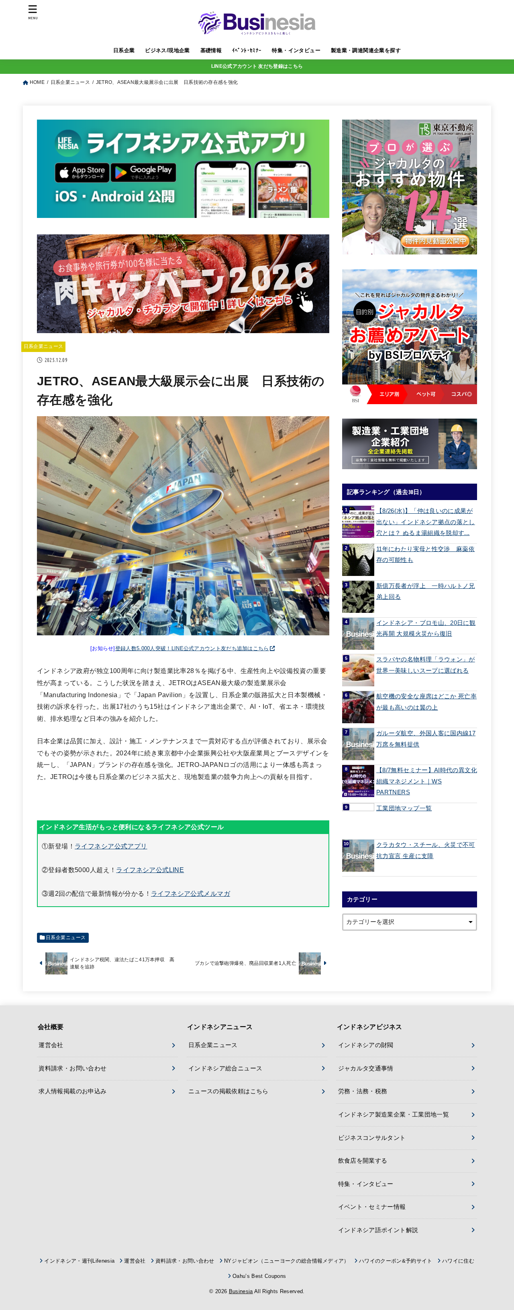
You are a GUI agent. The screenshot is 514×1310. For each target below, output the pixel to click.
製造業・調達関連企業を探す (366, 50)
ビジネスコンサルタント (372, 1138)
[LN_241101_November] (409, 187)
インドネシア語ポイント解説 (378, 1230)
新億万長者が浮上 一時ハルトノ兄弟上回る (425, 591)
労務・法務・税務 (363, 1091)
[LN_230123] (409, 336)
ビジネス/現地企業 (167, 50)
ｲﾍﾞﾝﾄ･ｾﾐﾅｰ (247, 50)
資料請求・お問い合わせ (72, 1068)
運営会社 (51, 1045)
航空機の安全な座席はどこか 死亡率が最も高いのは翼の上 (426, 702)
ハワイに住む (458, 1261)
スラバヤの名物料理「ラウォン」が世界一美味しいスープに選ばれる (425, 665)
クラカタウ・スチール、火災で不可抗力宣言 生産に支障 (425, 850)
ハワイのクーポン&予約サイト (395, 1261)
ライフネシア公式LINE (150, 869)
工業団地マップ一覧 (404, 808)
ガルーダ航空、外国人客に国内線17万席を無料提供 (425, 739)
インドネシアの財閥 (366, 1045)
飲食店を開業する (363, 1160)
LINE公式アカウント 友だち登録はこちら (257, 66)
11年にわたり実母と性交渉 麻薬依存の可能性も (425, 554)
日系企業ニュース (43, 346)
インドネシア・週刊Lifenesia (79, 1261)
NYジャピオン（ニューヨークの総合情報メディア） (286, 1261)
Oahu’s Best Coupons (259, 1276)
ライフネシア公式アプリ (111, 846)
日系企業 (124, 50)
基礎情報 (211, 50)
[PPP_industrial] (409, 444)
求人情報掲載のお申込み (72, 1091)
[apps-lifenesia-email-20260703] (183, 211)
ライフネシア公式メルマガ (190, 893)
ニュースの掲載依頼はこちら (228, 1091)
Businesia (241, 1291)
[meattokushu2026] (183, 326)
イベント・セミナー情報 (372, 1207)
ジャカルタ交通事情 (366, 1068)
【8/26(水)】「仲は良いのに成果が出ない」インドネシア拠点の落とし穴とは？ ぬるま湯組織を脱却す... (425, 522)
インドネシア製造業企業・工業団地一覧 (393, 1114)
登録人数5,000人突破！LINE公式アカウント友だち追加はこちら (192, 648)
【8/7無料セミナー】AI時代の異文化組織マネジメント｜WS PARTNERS (426, 781)
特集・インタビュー (296, 50)
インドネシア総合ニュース (225, 1068)
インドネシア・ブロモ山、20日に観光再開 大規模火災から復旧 (425, 628)
